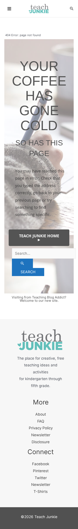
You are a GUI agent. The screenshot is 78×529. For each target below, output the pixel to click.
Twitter (41, 478)
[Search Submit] (22, 263)
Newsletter (40, 435)
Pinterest (41, 471)
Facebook (40, 464)
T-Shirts (41, 491)
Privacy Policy (41, 428)
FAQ (40, 421)
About (40, 414)
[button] (72, 8)
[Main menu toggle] (9, 9)
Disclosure (41, 442)
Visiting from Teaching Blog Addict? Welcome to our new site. (39, 299)
